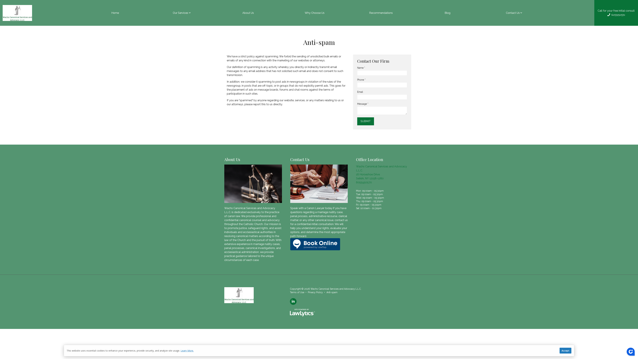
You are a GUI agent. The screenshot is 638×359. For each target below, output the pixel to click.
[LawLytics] (302, 312)
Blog (447, 12)
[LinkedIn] (293, 301)
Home (115, 12)
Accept (565, 350)
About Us (248, 12)
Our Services (180, 12)
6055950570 (364, 182)
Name (361, 67)
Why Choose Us (314, 12)
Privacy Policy (315, 292)
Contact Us (513, 12)
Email (360, 92)
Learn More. (187, 350)
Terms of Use (297, 292)
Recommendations (381, 12)
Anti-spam (331, 292)
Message (362, 104)
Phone (361, 79)
